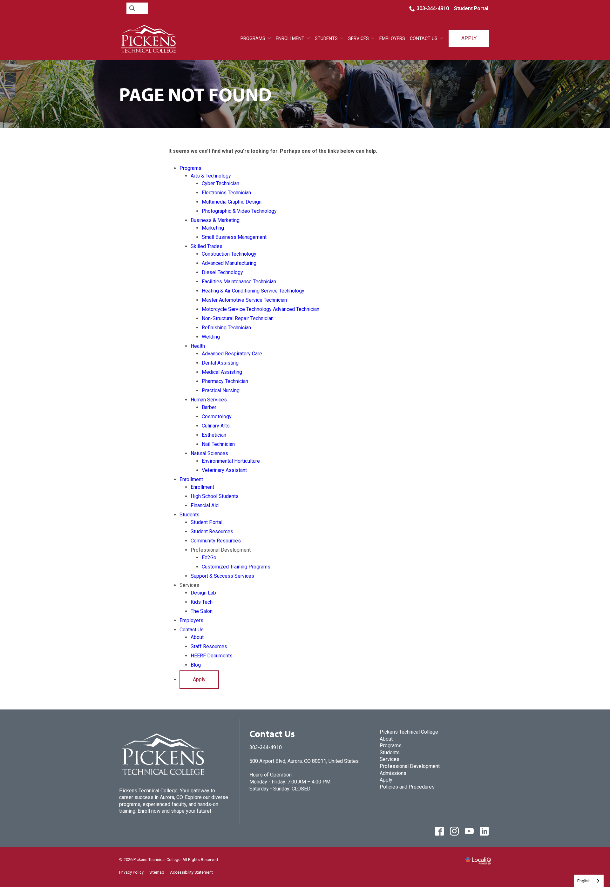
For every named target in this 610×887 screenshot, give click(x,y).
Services (389, 759)
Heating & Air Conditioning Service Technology (253, 291)
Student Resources (212, 531)
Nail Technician (218, 444)
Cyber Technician (220, 183)
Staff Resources (209, 646)
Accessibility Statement (191, 872)
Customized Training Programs (236, 567)
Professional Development (410, 766)
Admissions (393, 773)
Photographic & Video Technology (239, 211)
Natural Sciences (209, 453)
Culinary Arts (216, 426)
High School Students (215, 496)
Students (326, 38)
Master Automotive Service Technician (244, 300)
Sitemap (156, 872)
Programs (253, 38)
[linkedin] (484, 831)
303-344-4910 (433, 8)
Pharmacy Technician (225, 381)
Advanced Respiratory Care (232, 354)
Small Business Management (234, 237)
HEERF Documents (212, 656)
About (197, 637)
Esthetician (214, 435)
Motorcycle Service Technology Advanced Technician (260, 309)
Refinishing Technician (226, 328)
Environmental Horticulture (231, 461)
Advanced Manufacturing (229, 263)
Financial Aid (205, 505)
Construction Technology (229, 254)
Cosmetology (217, 416)
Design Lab (203, 593)
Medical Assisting (222, 372)
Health (198, 346)
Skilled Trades (206, 246)
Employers (392, 38)
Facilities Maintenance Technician (239, 282)
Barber (209, 407)
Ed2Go (209, 557)
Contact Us (423, 38)
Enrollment (290, 38)
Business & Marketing (215, 220)
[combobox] (589, 881)
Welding (211, 337)
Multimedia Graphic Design (231, 202)
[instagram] (454, 831)
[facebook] (439, 831)
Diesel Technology (222, 272)
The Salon (202, 611)
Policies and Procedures (407, 787)
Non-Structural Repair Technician (238, 318)
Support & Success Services (222, 576)
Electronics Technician (226, 193)
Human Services (209, 400)
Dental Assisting (220, 363)
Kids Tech (202, 602)
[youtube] (469, 831)
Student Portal (471, 8)
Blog (196, 665)
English (584, 880)
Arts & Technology (211, 176)
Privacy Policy (131, 872)
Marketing (213, 228)
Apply (469, 38)
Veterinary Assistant (224, 470)
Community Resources (216, 541)
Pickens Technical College (409, 732)
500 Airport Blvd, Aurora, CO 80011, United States (304, 761)
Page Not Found (195, 94)
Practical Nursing (221, 390)
